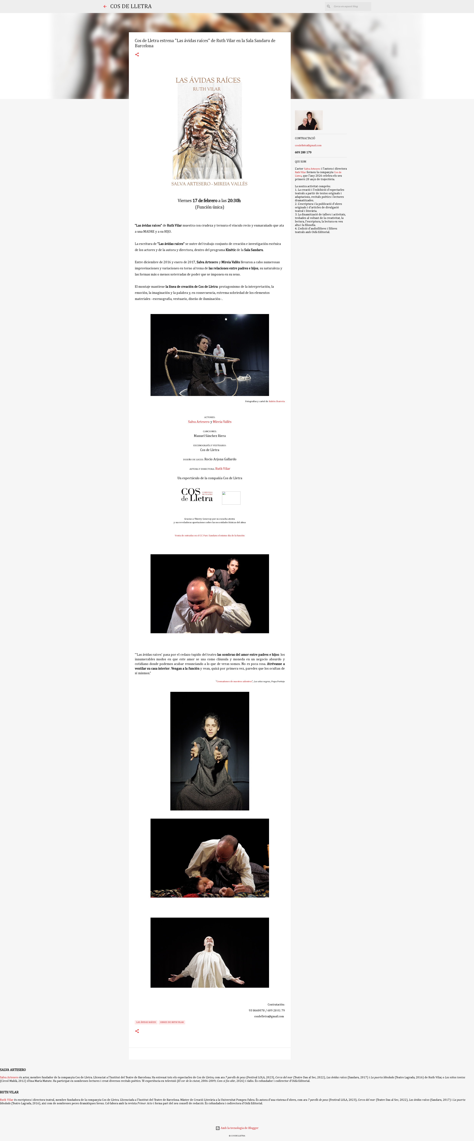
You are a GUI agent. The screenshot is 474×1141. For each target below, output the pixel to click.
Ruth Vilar (222, 468)
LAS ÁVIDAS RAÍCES (146, 1022)
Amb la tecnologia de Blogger (239, 1128)
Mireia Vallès (222, 422)
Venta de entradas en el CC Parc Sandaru (196, 535)
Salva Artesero (199, 422)
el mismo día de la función (231, 535)
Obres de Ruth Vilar (172, 1022)
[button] (137, 55)
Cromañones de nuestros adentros (234, 681)
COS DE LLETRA (131, 6)
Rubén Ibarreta (277, 401)
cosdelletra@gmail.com (308, 145)
